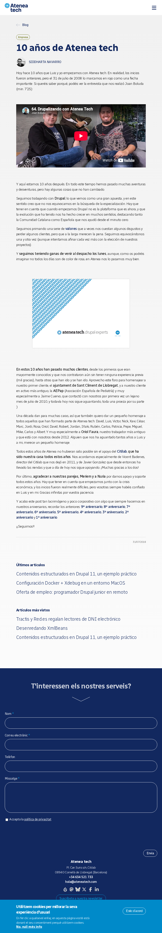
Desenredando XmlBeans (42, 628)
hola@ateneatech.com (81, 882)
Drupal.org (65, 889)
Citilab (122, 451)
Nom (9, 714)
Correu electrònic (17, 735)
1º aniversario (46, 517)
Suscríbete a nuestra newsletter (81, 898)
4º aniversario (90, 512)
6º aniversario (45, 512)
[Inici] (45, 7)
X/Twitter (84, 889)
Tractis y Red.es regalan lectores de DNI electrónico (68, 619)
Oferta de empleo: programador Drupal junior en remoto (72, 592)
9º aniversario (91, 507)
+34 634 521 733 (81, 877)
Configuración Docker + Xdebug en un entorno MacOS (70, 583)
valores (71, 229)
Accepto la (30, 819)
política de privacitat (37, 819)
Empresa (23, 37)
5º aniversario (67, 512)
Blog (25, 25)
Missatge (12, 778)
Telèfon (10, 757)
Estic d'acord (134, 911)
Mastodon (71, 889)
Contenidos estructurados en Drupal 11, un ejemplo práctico (76, 574)
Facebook (90, 889)
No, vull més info (29, 927)
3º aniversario (113, 512)
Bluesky (78, 889)
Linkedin (97, 889)
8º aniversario (114, 507)
